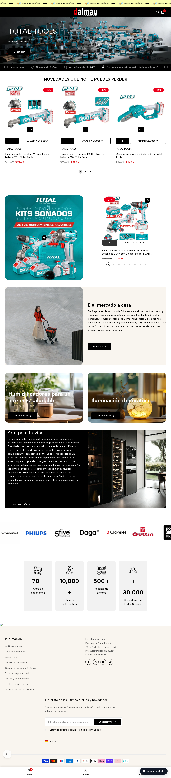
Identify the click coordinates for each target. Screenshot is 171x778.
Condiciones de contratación (21, 668)
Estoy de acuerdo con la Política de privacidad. (75, 729)
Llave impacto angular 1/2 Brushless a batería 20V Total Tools (27, 155)
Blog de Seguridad (15, 651)
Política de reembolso (17, 684)
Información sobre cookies (19, 689)
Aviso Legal (11, 657)
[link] (44, 398)
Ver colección (21, 415)
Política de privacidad (17, 673)
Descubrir (19, 51)
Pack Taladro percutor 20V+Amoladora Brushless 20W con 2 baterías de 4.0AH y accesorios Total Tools (127, 252)
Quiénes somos (13, 646)
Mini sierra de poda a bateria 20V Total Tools (139, 155)
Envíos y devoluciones (17, 678)
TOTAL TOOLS (13, 149)
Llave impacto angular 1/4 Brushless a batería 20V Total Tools (82, 155)
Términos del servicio (16, 662)
